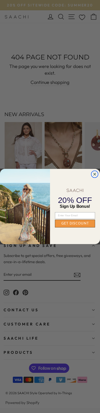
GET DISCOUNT (75, 223)
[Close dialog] (94, 174)
